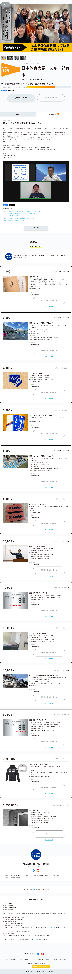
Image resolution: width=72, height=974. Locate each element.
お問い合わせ (63, 959)
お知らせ (30, 971)
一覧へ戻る (36, 228)
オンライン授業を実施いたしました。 (13, 216)
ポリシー (32, 959)
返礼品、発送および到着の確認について (13, 220)
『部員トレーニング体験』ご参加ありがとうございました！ (19, 218)
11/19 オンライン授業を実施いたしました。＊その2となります (20, 213)
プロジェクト (18, 114)
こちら (33, 889)
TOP (19, 971)
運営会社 (20, 959)
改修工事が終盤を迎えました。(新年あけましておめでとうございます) (21, 211)
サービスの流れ (49, 306)
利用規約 (26, 959)
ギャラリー (12, 959)
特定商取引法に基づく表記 (43, 959)
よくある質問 (55, 959)
